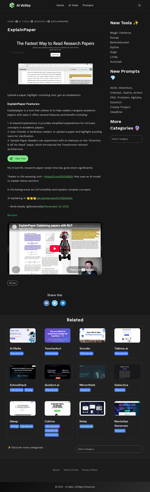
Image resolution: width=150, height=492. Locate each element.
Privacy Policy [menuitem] (89, 469)
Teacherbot (53, 348)
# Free (12, 283)
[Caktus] (57, 408)
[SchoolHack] (23, 372)
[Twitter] (55, 303)
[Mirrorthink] (92, 372)
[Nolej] (92, 408)
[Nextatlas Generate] (127, 408)
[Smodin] (92, 335)
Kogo (113, 52)
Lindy (114, 57)
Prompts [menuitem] (88, 5)
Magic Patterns (120, 32)
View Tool (20, 158)
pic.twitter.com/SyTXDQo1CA (55, 198)
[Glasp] (23, 408)
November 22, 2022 (57, 206)
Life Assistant (52, 426)
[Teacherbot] (57, 335)
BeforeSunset (119, 42)
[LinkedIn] (63, 303)
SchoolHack (18, 385)
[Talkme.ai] (127, 335)
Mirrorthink (87, 385)
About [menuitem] (56, 469)
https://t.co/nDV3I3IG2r (59, 176)
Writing (28, 390)
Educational (16, 353)
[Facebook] (47, 303)
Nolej (83, 421)
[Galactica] (127, 372)
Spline (114, 47)
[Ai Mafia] (23, 335)
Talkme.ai (121, 348)
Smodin (85, 348)
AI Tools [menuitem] (73, 5)
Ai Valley (24, 5)
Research (85, 390)
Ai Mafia (15, 348)
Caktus (50, 421)
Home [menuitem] (60, 5)
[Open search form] (140, 5)
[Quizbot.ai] (57, 372)
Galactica (121, 385)
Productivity (52, 434)
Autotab (116, 61)
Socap (114, 37)
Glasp (14, 421)
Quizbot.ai (52, 385)
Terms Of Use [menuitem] (70, 469)
